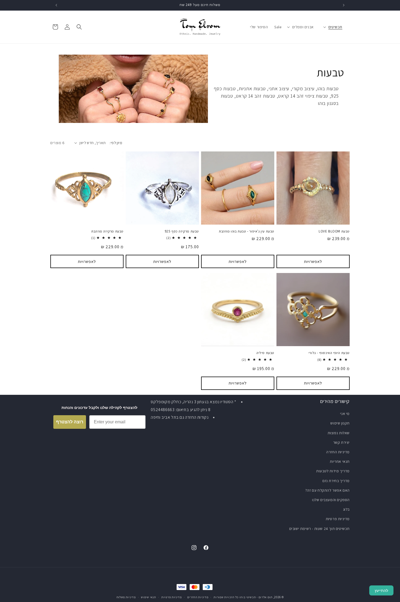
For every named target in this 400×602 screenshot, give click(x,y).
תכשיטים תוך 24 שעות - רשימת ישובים (319, 528)
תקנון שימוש (340, 423)
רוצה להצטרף (69, 422)
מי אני (345, 413)
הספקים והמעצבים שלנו (331, 499)
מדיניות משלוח (126, 597)
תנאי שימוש (148, 597)
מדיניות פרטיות (338, 518)
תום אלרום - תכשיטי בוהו (256, 597)
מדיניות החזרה (338, 451)
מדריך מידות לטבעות (333, 470)
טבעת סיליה (265, 353)
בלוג (346, 509)
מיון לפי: (116, 142)
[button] (335, 27)
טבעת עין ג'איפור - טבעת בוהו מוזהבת (246, 231)
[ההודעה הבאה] (56, 5)
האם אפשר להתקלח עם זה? (327, 490)
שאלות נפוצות (339, 432)
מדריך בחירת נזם (336, 480)
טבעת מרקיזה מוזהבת (107, 231)
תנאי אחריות (340, 461)
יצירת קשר (341, 442)
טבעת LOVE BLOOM (334, 231)
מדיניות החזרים (197, 597)
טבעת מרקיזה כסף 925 (182, 231)
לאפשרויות (313, 261)
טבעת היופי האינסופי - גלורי (329, 353)
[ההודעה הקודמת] (344, 5)
